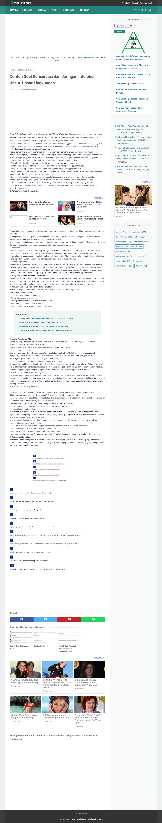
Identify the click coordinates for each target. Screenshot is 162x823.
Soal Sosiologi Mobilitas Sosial (130, 83)
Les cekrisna (65, 819)
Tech (54, 10)
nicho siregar (123, 242)
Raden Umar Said (124, 256)
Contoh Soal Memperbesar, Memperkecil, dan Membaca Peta (45, 330)
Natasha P (122, 232)
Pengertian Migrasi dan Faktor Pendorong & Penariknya (43, 326)
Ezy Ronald (141, 242)
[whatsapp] (93, 619)
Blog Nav (84, 10)
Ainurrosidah (123, 261)
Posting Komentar (29, 89)
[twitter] (45, 619)
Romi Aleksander (141, 261)
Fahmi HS (137, 246)
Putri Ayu (141, 266)
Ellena (140, 237)
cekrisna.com (97, 819)
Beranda (14, 10)
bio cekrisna (75, 819)
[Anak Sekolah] (22, 3)
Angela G (122, 246)
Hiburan (42, 10)
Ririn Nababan (123, 251)
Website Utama (81, 814)
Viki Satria (142, 256)
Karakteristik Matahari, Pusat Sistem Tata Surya (39, 322)
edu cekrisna (86, 819)
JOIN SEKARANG (85, 57)
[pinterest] (69, 619)
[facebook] (22, 619)
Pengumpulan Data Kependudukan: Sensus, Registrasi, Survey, (46, 318)
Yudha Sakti (139, 232)
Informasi (27, 10)
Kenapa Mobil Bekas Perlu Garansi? (133, 148)
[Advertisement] (57, 36)
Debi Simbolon (124, 237)
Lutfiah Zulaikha (124, 266)
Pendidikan (68, 10)
